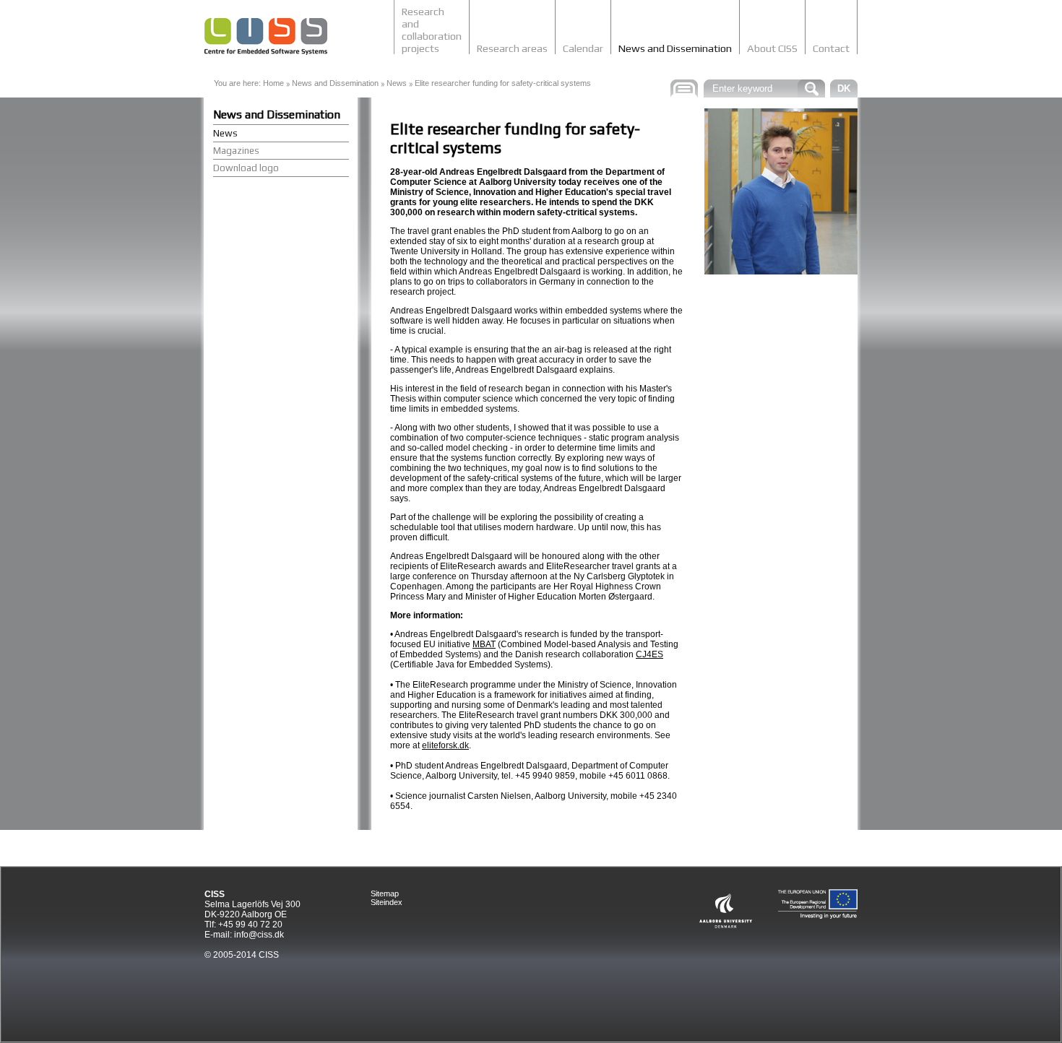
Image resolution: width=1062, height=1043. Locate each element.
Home (273, 83)
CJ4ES (649, 654)
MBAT (484, 644)
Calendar (583, 48)
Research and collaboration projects (432, 29)
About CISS (772, 48)
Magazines (236, 150)
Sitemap (385, 893)
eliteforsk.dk (445, 745)
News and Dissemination (675, 48)
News (397, 83)
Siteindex (386, 902)
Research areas (512, 48)
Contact (831, 48)
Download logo (246, 168)
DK (843, 88)
